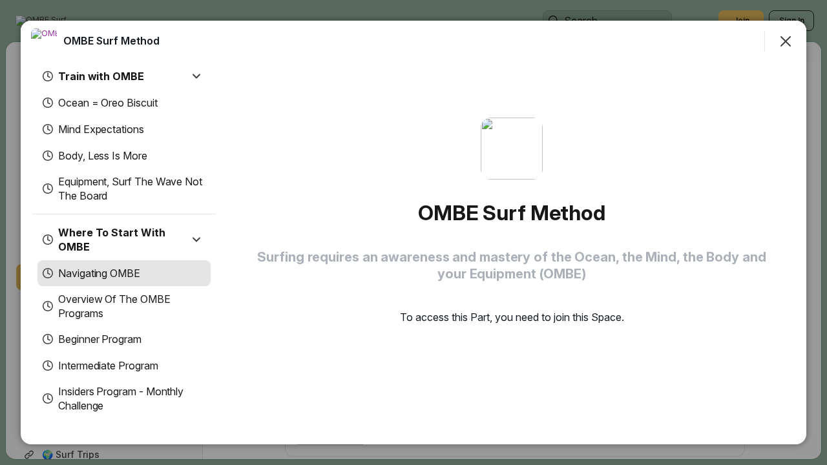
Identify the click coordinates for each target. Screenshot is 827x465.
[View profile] (44, 41)
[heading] (111, 41)
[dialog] (413, 232)
